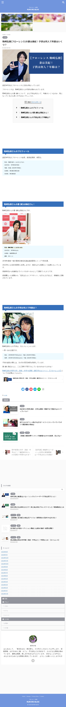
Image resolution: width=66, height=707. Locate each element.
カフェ (6, 610)
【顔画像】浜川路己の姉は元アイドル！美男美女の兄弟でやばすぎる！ (33, 518)
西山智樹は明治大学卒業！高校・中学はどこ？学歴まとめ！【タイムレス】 (35, 540)
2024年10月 (4, 564)
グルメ (6, 602)
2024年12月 (4, 558)
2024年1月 (4, 591)
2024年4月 (4, 582)
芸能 (5, 598)
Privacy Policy (35, 696)
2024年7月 (4, 573)
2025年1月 (4, 555)
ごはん (6, 606)
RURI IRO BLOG (33, 10)
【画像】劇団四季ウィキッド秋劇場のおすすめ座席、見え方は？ (41, 436)
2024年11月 (4, 561)
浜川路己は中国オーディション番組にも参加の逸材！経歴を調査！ (32, 528)
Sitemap (28, 696)
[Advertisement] (33, 135)
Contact (42, 696)
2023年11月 (4, 594)
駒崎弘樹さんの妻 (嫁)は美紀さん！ (34, 113)
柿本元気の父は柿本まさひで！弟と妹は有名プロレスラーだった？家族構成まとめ (37, 507)
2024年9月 (4, 567)
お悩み (6, 623)
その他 (5, 395)
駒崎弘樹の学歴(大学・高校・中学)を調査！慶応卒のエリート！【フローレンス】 (31, 371)
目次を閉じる (36, 102)
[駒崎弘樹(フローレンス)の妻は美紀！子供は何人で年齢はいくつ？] (35, 389)
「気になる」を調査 (33, 699)
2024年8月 (4, 570)
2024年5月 (4, 579)
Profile (23, 696)
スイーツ (6, 615)
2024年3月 (4, 585)
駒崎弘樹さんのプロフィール (31, 108)
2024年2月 (4, 588)
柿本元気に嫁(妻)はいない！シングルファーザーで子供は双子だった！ (33, 496)
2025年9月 (4, 552)
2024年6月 (4, 576)
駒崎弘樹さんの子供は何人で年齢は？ (34, 117)
